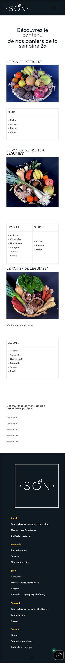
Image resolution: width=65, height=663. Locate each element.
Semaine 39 (12, 435)
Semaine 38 (12, 441)
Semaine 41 (12, 424)
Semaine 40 (12, 429)
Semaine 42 (12, 418)
